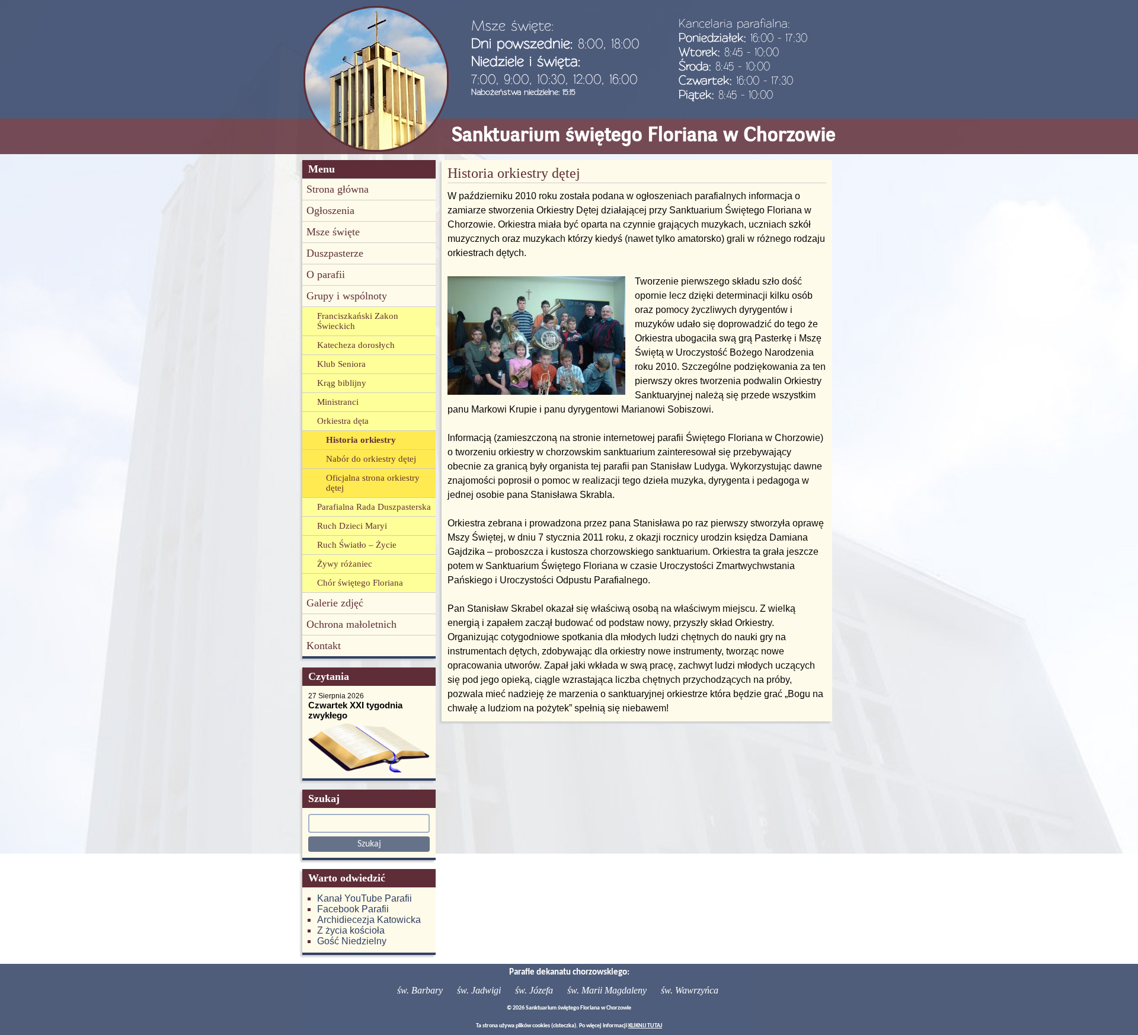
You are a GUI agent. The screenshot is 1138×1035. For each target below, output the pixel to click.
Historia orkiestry (361, 440)
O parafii (325, 274)
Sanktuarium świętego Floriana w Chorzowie (644, 134)
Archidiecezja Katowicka (369, 920)
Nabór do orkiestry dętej (371, 459)
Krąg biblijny (341, 383)
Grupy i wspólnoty (346, 296)
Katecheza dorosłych (356, 345)
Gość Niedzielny (351, 941)
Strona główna (337, 189)
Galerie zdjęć (334, 603)
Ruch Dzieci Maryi (352, 526)
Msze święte (333, 232)
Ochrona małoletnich (351, 624)
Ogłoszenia (330, 210)
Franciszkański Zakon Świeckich (357, 321)
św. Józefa (534, 990)
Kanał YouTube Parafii (364, 898)
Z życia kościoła (351, 930)
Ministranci (338, 402)
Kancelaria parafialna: (734, 23)
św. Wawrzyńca (689, 990)
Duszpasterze (334, 253)
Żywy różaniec (344, 563)
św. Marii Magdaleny (607, 990)
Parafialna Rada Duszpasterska (374, 507)
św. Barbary (420, 990)
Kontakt (323, 645)
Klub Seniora (341, 364)
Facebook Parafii (353, 909)
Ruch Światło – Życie (357, 545)
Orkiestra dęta (343, 421)
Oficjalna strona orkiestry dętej (373, 483)
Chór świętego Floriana (360, 582)
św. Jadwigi (479, 990)
